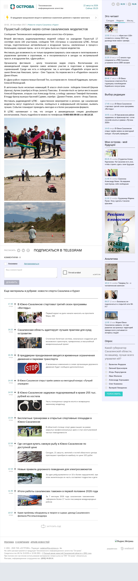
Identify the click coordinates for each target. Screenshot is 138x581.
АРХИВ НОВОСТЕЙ (40, 542)
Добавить (11, 282)
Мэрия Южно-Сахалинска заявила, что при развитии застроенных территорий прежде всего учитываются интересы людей (119, 327)
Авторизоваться (31, 264)
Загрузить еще (53, 526)
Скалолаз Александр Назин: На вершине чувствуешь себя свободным (117, 181)
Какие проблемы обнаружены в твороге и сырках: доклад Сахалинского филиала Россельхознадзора (54, 514)
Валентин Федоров (117, 364)
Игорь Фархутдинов (117, 372)
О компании (22, 542)
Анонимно (12, 264)
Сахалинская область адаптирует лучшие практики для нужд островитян (54, 331)
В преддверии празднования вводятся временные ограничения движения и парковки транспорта (50, 18)
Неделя (120, 21)
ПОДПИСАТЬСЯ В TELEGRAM (58, 250)
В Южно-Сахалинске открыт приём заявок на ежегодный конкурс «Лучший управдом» (55, 382)
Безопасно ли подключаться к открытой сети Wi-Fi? (119, 304)
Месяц (130, 21)
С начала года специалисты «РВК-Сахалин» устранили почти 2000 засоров (117, 60)
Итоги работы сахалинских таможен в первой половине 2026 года (58, 491)
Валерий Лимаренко (118, 388)
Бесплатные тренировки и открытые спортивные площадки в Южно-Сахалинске (55, 420)
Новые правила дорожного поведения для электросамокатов (55, 469)
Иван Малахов (115, 376)
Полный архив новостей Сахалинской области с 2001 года (67, 553)
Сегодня (110, 21)
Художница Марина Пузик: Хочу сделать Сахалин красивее (119, 201)
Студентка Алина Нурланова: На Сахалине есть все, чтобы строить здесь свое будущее (119, 161)
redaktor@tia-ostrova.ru (49, 548)
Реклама (9, 542)
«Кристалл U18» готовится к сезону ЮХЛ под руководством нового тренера (118, 38)
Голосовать (114, 394)
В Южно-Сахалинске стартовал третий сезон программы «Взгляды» (52, 306)
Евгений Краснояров (118, 368)
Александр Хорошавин (119, 380)
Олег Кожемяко (116, 384)
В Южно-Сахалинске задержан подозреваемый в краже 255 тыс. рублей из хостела (57, 394)
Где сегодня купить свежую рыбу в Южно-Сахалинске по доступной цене (52, 445)
